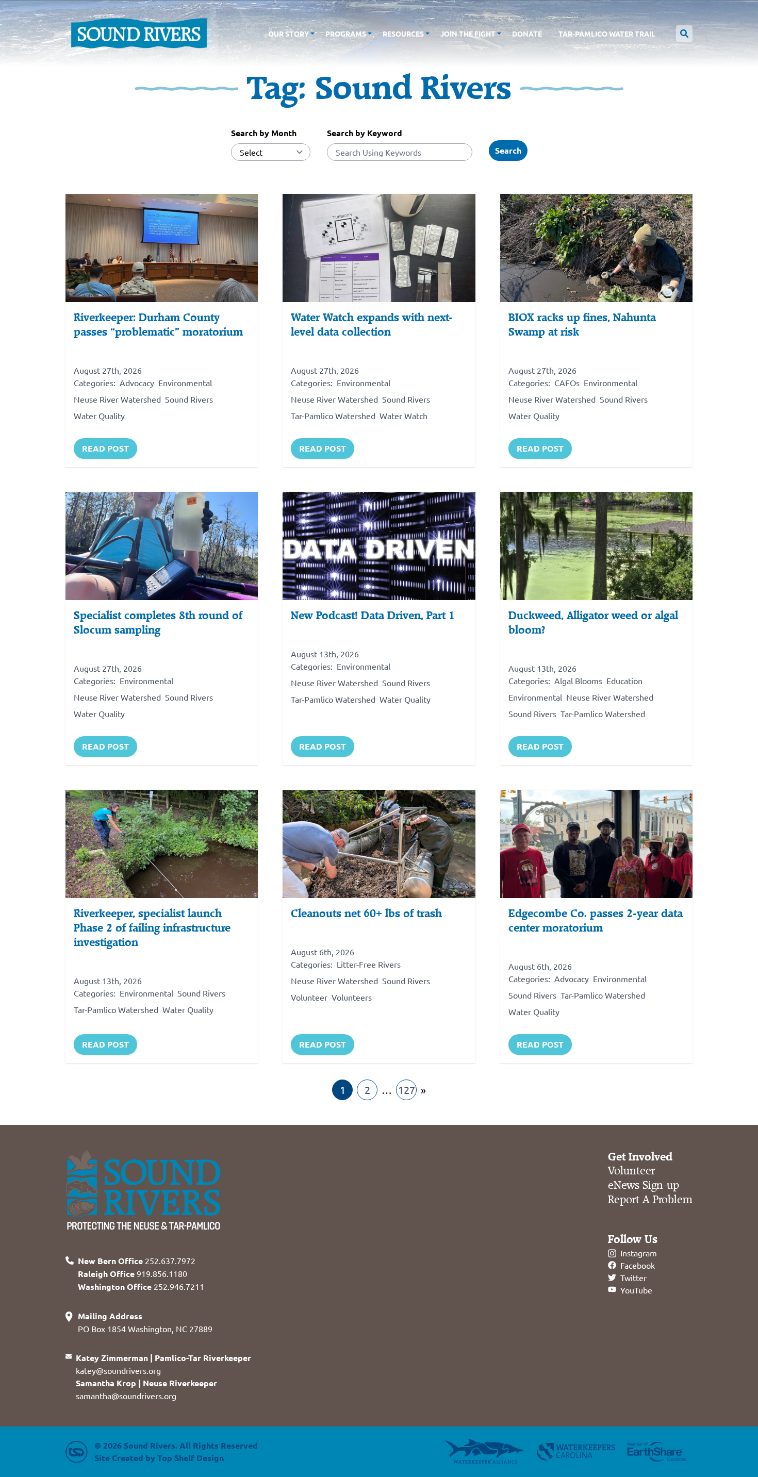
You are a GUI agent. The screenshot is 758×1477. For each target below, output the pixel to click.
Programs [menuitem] (345, 33)
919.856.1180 (132, 1273)
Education (624, 680)
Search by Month (263, 132)
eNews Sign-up (643, 1185)
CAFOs (567, 382)
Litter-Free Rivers (369, 964)
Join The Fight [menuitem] (468, 33)
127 (406, 1089)
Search (508, 150)
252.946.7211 (141, 1286)
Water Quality (99, 415)
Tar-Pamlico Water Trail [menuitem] (606, 33)
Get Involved (640, 1157)
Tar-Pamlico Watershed (333, 415)
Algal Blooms (578, 680)
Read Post (105, 448)
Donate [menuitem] (527, 33)
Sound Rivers (189, 399)
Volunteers (352, 997)
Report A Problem (650, 1199)
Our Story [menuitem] (288, 33)
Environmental (185, 382)
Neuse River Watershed (117, 399)
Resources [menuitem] (403, 33)
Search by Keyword (364, 132)
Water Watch (403, 415)
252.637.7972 (136, 1260)
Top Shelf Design (190, 1457)
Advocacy (137, 382)
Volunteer (309, 997)
